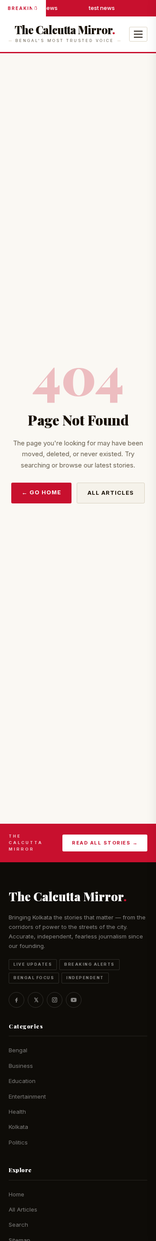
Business (21, 1065)
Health (17, 1111)
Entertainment (27, 1096)
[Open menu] (138, 34)
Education (22, 1080)
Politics (18, 1142)
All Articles (111, 492)
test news (44, 7)
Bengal (18, 1050)
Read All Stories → (105, 843)
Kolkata (18, 1126)
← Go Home (41, 492)
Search (18, 1224)
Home (16, 1194)
